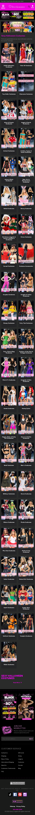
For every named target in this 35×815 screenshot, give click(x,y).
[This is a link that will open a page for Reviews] (17, 801)
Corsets (20, 765)
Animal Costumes (9, 151)
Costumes (21, 762)
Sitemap (12, 806)
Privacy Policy (20, 806)
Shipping (3, 756)
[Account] (33, 1)
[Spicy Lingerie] (17, 6)
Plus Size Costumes (9, 550)
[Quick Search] (29, 6)
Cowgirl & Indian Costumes (26, 295)
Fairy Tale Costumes (26, 323)
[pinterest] (20, 794)
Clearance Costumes (26, 94)
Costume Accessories (26, 266)
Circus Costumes (26, 237)
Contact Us (4, 753)
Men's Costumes (26, 465)
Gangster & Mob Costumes (26, 380)
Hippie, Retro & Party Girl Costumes (9, 437)
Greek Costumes (9, 408)
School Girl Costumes (26, 579)
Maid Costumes (9, 465)
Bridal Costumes (9, 208)
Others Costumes (9, 522)
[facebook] (15, 794)
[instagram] (25, 794)
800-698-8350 (17, 809)
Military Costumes (9, 493)
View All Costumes (26, 65)
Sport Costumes (9, 607)
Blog (19, 768)
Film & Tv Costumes (9, 380)
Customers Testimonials (8, 768)
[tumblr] (10, 794)
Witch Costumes (9, 664)
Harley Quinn (26, 408)
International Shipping (7, 762)
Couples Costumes (9, 294)
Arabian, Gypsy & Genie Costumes (26, 151)
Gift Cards (21, 753)
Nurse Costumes (26, 493)
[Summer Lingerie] (26, 706)
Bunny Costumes (26, 208)
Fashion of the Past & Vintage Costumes (26, 352)
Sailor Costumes (9, 579)
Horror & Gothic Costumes (26, 437)
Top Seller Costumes (9, 94)
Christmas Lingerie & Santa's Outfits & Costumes (9, 238)
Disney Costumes (8, 323)
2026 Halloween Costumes (9, 66)
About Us (3, 765)
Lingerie (20, 759)
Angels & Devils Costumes (26, 123)
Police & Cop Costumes (26, 551)
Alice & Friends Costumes (9, 123)
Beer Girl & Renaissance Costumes (26, 181)
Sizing (20, 756)
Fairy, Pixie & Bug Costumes (9, 352)
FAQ (2, 771)
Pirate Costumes (26, 522)
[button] (3, 6)
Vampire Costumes (26, 636)
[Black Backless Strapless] (9, 706)
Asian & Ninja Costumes (9, 180)
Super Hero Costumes (26, 608)
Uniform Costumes (9, 636)
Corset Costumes (8, 266)
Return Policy (5, 759)
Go (30, 739)
